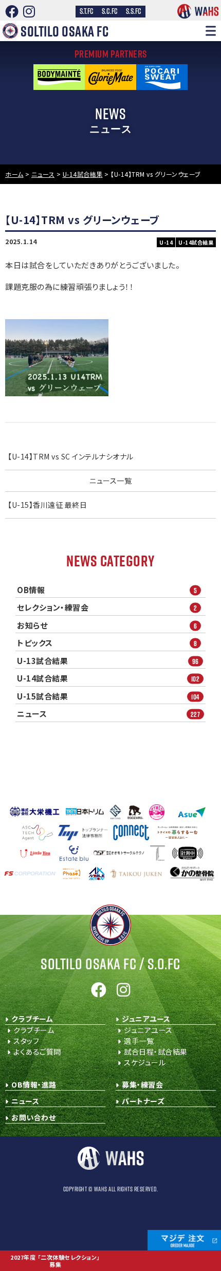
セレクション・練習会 (107, 607)
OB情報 (107, 590)
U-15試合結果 (108, 696)
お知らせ (107, 625)
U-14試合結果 (108, 678)
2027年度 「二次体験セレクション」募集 (55, 1260)
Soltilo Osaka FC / (110, 963)
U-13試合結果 (108, 661)
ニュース (108, 714)
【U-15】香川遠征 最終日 (47, 505)
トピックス (107, 643)
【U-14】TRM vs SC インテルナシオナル (71, 456)
